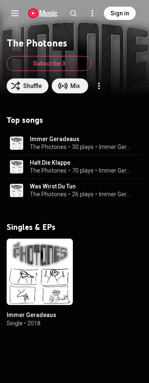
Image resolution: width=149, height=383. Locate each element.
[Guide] (15, 13)
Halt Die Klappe (50, 162)
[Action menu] (98, 85)
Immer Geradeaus (54, 139)
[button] (16, 143)
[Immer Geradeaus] (40, 272)
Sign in (120, 13)
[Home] (43, 13)
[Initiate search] (73, 13)
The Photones (48, 147)
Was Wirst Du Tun (53, 186)
